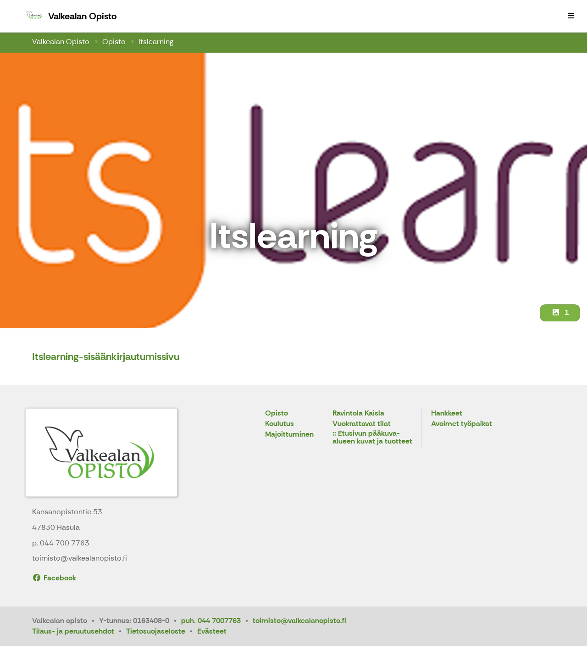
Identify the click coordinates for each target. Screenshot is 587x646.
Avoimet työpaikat (461, 424)
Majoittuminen (289, 434)
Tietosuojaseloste (155, 631)
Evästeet (212, 631)
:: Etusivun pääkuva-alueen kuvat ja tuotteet (372, 437)
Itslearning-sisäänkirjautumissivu (105, 356)
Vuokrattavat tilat (361, 424)
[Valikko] (570, 16)
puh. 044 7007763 (211, 620)
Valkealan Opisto (60, 41)
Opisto (114, 41)
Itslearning (155, 41)
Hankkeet (446, 413)
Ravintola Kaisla (358, 413)
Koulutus (279, 424)
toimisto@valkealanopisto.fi (299, 620)
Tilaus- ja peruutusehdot (73, 631)
